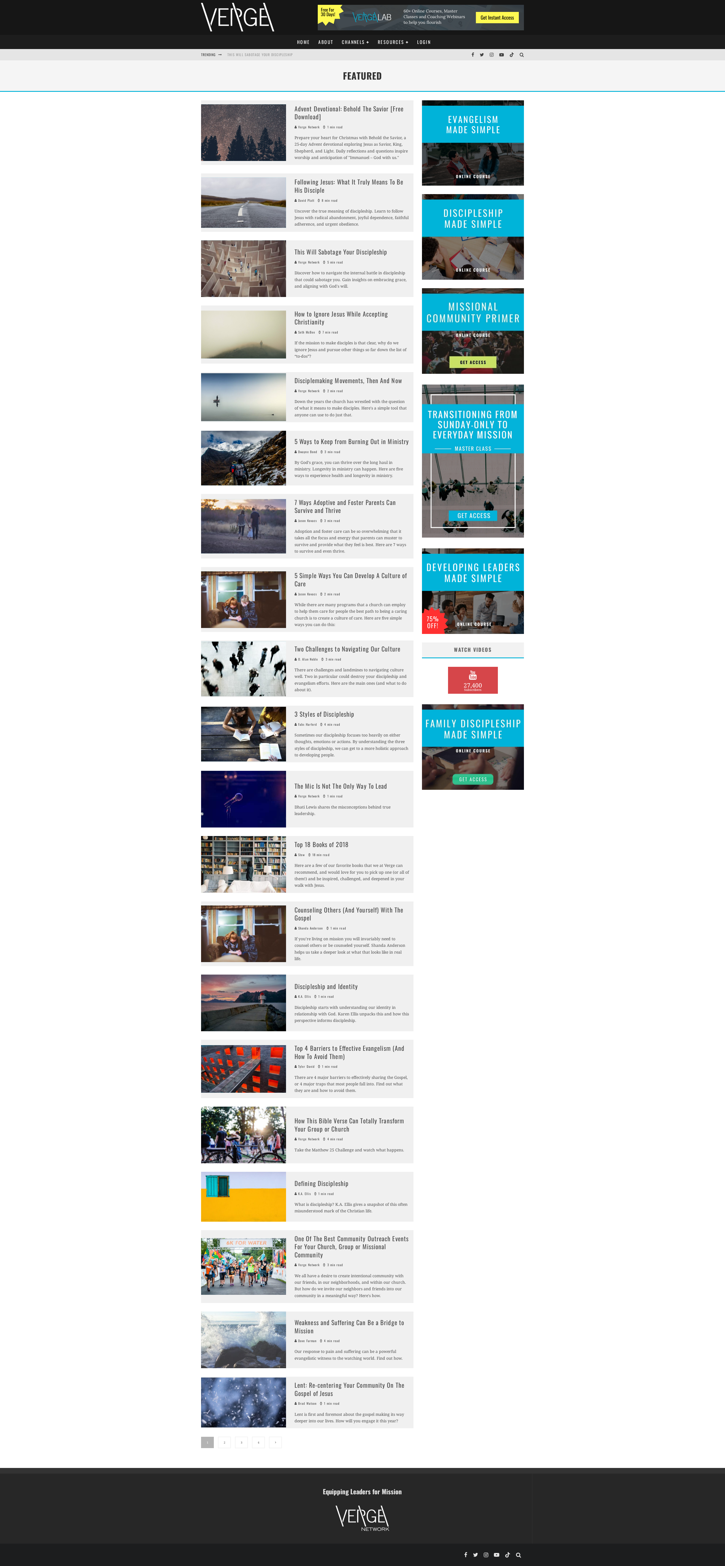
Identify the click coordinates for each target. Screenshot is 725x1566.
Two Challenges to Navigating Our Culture (347, 648)
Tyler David (306, 1066)
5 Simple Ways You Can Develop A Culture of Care (351, 579)
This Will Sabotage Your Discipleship (341, 251)
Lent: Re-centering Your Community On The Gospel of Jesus (349, 1389)
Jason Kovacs (307, 520)
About (325, 42)
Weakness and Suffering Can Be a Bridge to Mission (349, 1326)
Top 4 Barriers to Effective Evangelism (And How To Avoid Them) (349, 1052)
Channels (353, 42)
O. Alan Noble (307, 659)
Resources (391, 42)
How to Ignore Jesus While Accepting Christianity (271, 54)
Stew (301, 854)
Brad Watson (307, 1403)
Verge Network (308, 127)
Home (303, 42)
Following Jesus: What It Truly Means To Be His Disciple (349, 185)
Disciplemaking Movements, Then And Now (348, 380)
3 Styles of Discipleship (324, 713)
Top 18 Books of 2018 (322, 844)
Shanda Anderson (310, 928)
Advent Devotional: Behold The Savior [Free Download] (349, 112)
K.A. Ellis (304, 996)
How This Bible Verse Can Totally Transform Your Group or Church (349, 1124)
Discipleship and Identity (326, 986)
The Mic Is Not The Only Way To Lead (341, 785)
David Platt (305, 200)
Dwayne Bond (307, 451)
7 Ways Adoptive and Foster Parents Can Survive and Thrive (345, 506)
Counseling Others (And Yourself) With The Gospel (349, 913)
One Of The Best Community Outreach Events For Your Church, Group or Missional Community (352, 1246)
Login (424, 42)
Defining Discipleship (322, 1183)
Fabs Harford (307, 724)
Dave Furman (307, 1340)
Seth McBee (306, 332)
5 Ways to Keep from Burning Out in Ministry (352, 441)
